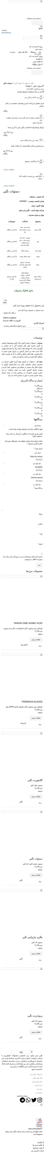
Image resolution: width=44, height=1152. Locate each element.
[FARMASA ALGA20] (22, 674)
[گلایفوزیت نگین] (22, 752)
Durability (38, 467)
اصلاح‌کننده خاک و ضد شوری (13, 628)
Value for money (36, 456)
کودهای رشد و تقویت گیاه (33, 628)
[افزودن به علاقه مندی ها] (28, 619)
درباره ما (39, 1089)
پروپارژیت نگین (34, 1015)
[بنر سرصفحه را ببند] (41, 1138)
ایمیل (40, 544)
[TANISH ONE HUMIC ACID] (22, 595)
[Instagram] (39, 1100)
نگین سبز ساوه (24, 210)
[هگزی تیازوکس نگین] (22, 909)
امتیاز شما (38, 449)
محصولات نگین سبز (36, 1074)
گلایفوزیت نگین (35, 780)
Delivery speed (36, 477)
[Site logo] (25, 8)
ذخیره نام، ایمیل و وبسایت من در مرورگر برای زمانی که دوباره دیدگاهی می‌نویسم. (22, 558)
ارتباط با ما (39, 1093)
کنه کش (26, 864)
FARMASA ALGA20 (32, 701)
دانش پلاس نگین (37, 1082)
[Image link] (22, 1052)
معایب (40, 524)
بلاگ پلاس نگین (37, 1078)
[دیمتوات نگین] (22, 831)
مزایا (40, 514)
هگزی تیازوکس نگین (32, 937)
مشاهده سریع (34, 619)
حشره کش (18, 83)
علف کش (33, 785)
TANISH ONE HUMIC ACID (28, 623)
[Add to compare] (39, 619)
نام (40, 534)
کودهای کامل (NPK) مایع (15, 707)
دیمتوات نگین (35, 858)
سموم (26, 83)
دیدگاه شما (38, 488)
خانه (32, 83)
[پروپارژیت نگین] (22, 988)
